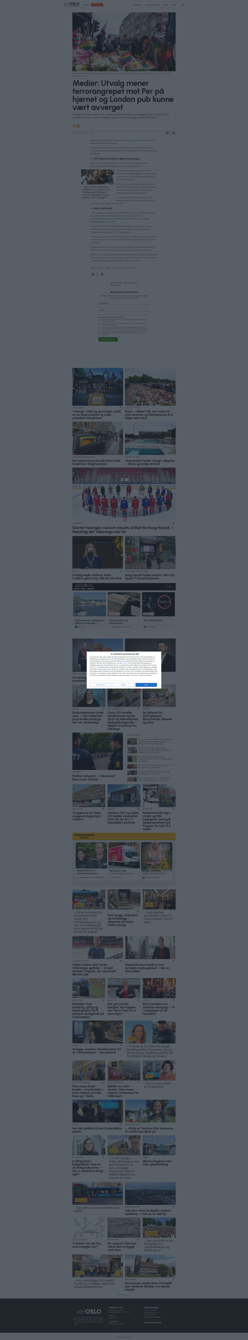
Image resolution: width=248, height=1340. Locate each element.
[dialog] (124, 670)
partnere (125, 663)
